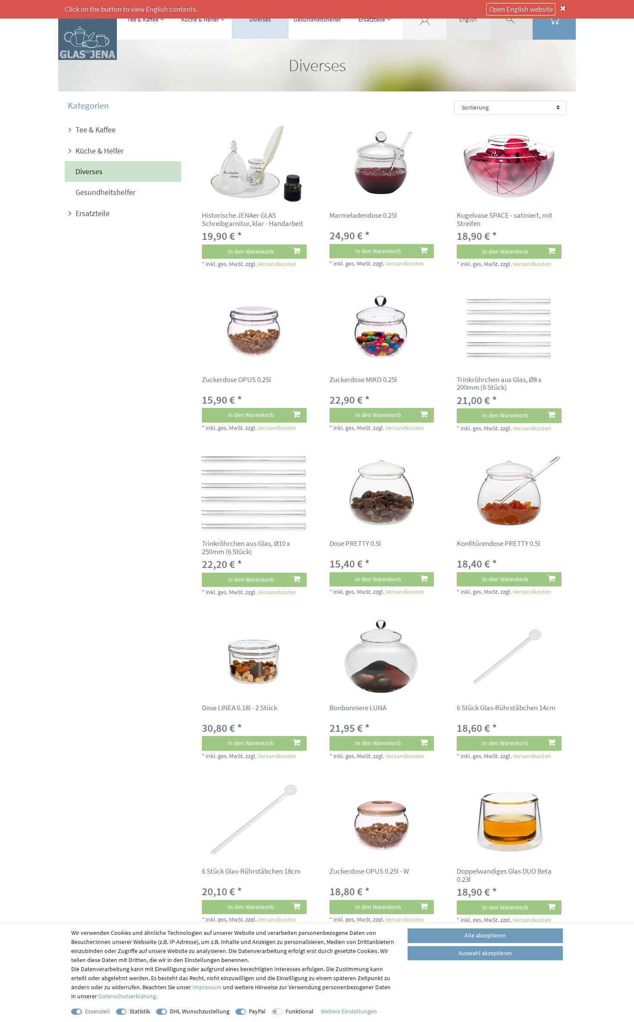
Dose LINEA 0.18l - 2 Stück (239, 708)
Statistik (139, 1011)
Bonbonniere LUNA (358, 708)
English (468, 19)
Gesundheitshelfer (317, 19)
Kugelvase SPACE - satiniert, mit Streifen (504, 219)
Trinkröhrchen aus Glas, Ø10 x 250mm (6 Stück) (246, 547)
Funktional (300, 1011)
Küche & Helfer (200, 19)
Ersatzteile (371, 19)
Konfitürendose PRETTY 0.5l (498, 543)
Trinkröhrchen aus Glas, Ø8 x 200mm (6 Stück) (499, 384)
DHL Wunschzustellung (199, 1011)
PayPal (257, 1011)
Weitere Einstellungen (349, 1011)
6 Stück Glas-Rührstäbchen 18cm (251, 871)
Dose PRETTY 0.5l (355, 543)
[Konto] (424, 19)
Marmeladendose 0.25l (363, 215)
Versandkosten (277, 264)
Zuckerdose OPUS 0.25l (236, 380)
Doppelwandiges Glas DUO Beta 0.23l (504, 875)
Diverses (260, 19)
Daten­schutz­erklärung (127, 996)
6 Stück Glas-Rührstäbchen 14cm (506, 708)
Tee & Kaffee (143, 19)
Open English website (521, 9)
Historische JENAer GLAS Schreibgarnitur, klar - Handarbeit (252, 219)
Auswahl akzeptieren (485, 953)
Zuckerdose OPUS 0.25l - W (369, 871)
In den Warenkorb (251, 251)
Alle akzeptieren (485, 935)
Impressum (207, 987)
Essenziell (97, 1011)
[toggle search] (511, 19)
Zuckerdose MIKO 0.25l (363, 380)
